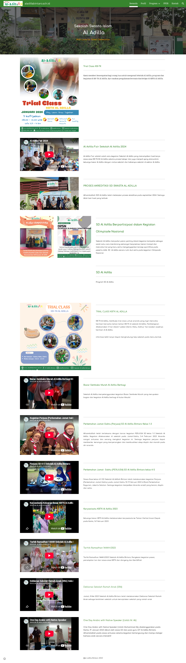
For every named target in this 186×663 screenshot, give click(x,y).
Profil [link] (143, 3)
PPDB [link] (165, 3)
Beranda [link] (134, 3)
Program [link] (153, 3)
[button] (183, 4)
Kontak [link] (175, 3)
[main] (93, 27)
